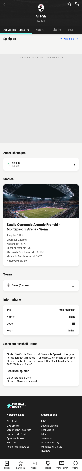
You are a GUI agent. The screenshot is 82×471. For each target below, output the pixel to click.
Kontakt (11, 442)
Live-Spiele (13, 425)
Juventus (46, 438)
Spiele (40, 30)
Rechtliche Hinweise (18, 446)
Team (71, 30)
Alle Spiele (12, 421)
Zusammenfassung (16, 30)
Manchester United (51, 446)
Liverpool (46, 450)
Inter (43, 434)
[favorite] (69, 4)
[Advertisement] (41, 102)
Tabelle (56, 30)
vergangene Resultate (19, 429)
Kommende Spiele (17, 434)
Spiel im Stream (16, 438)
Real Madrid (47, 429)
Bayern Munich (49, 425)
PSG (43, 421)
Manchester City (50, 442)
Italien (71, 330)
